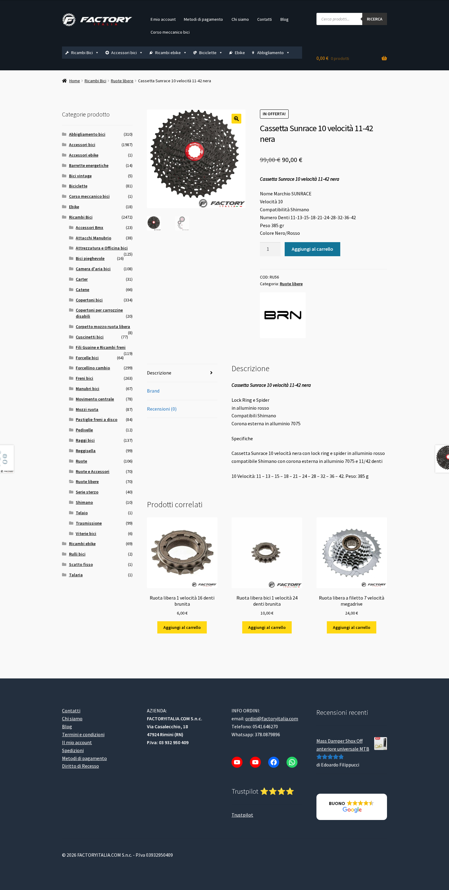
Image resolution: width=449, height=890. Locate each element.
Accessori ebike (83, 155)
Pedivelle (84, 430)
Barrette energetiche (88, 165)
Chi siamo (240, 19)
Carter (82, 279)
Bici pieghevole (90, 258)
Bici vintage (80, 176)
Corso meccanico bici (170, 32)
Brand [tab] (153, 391)
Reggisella (86, 450)
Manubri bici (87, 388)
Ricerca (374, 19)
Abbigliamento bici (87, 134)
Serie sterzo (87, 492)
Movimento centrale (95, 399)
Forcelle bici (87, 357)
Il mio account (163, 19)
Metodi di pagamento (203, 19)
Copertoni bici (89, 300)
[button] (236, 119)
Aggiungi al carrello (312, 249)
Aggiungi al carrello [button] (182, 627)
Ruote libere (122, 80)
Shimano (84, 502)
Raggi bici (85, 440)
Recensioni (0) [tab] (162, 409)
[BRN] (283, 315)
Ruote (81, 461)
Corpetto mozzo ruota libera (103, 326)
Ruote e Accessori (92, 471)
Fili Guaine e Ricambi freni (101, 347)
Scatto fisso (81, 564)
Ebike (240, 52)
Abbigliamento (270, 52)
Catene (82, 289)
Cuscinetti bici (90, 337)
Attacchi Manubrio (93, 238)
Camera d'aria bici (93, 268)
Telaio (82, 512)
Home (74, 80)
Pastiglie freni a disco (96, 419)
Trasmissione (89, 523)
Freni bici (84, 378)
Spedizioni (73, 750)
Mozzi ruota (87, 409)
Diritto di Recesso (80, 766)
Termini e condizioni (83, 734)
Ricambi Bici (82, 52)
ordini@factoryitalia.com (271, 718)
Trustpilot (242, 815)
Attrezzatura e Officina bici (102, 248)
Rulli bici (77, 554)
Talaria (76, 575)
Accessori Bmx (89, 227)
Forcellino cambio (93, 368)
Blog (284, 19)
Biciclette (208, 52)
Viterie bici (86, 533)
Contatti (264, 19)
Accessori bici (124, 52)
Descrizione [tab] (159, 373)
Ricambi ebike (168, 52)
